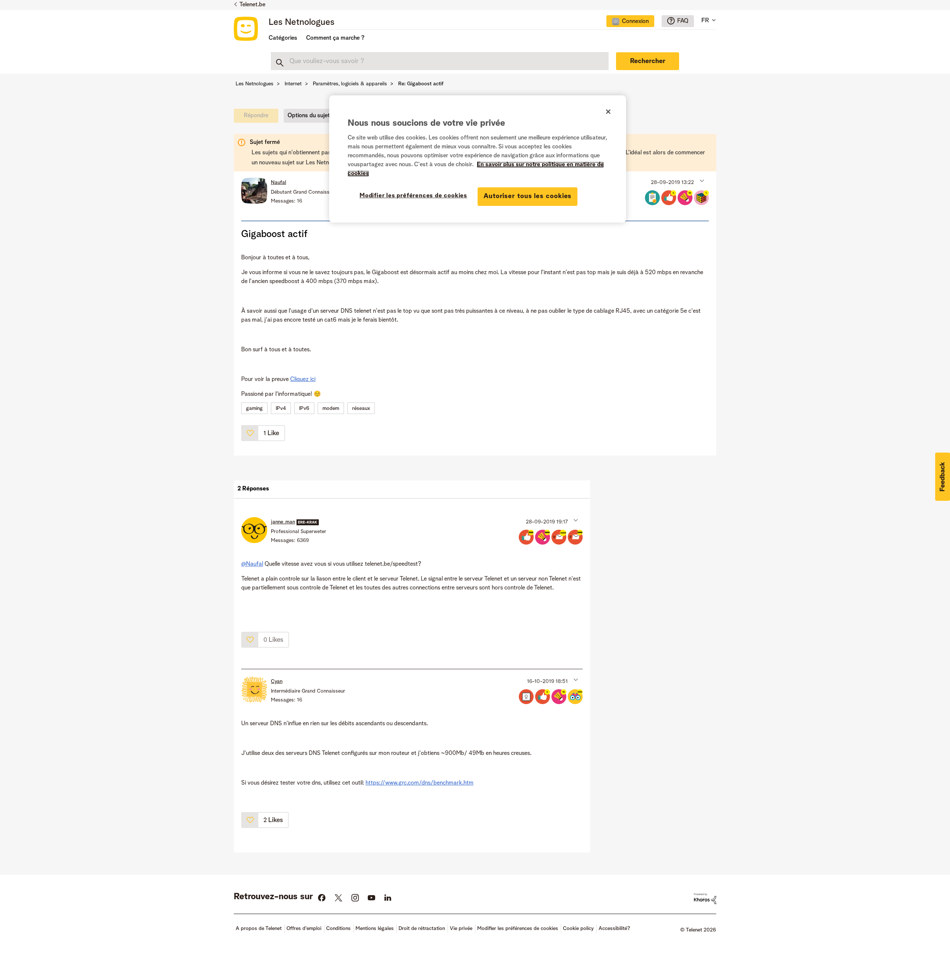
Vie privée (461, 928)
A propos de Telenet (259, 928)
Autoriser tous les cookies (527, 196)
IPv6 (304, 408)
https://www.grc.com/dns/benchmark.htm (420, 783)
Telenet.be (252, 5)
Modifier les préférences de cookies (413, 196)
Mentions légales (375, 928)
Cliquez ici (302, 379)
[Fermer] (608, 111)
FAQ (682, 21)
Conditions (338, 928)
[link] (258, 117)
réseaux (361, 408)
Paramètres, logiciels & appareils (350, 83)
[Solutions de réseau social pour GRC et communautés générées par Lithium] (705, 898)
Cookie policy (578, 928)
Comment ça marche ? (335, 38)
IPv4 (281, 408)
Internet (293, 83)
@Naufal (252, 564)
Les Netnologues (301, 22)
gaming (254, 408)
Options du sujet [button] (309, 116)
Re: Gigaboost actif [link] (420, 83)
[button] (701, 180)
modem (330, 408)
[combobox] (440, 61)
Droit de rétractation (422, 928)
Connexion (635, 21)
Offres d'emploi (303, 928)
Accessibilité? (614, 928)
